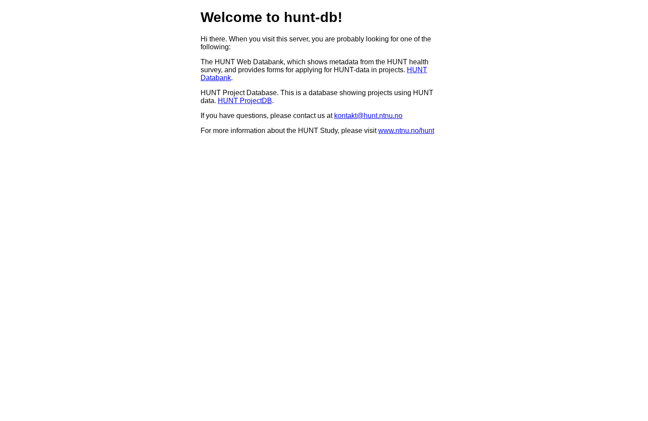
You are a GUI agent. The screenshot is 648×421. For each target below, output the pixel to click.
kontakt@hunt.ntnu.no (368, 115)
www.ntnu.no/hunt (406, 130)
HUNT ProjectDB (245, 100)
